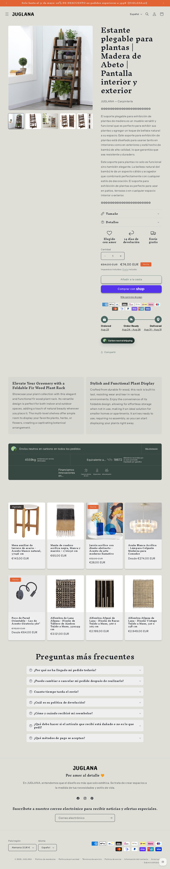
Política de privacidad (69, 859)
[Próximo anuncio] (163, 3)
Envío (125, 269)
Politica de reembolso (45, 859)
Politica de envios (113, 859)
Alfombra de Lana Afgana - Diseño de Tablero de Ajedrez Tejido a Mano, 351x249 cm (65, 624)
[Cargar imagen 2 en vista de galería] (33, 121)
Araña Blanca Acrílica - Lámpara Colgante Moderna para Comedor (142, 549)
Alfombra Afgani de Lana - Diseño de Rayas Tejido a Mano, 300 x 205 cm (104, 622)
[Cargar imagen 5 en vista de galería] (85, 121)
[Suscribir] (111, 818)
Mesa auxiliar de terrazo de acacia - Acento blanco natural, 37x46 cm (26, 549)
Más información (151, 449)
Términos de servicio (92, 859)
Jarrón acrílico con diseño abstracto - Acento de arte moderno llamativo (101, 549)
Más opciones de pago (131, 297)
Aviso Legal (156, 859)
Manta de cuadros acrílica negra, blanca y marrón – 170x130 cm (65, 548)
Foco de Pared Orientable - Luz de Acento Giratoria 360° (26, 621)
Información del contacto (136, 859)
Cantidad (106, 249)
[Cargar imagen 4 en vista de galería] (68, 121)
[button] (7, 14)
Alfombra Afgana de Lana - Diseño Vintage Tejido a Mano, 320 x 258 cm (142, 622)
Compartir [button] (110, 352)
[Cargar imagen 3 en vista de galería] (50, 121)
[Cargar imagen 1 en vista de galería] (16, 121)
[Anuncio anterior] (6, 3)
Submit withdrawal (153, 862)
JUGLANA (27, 859)
